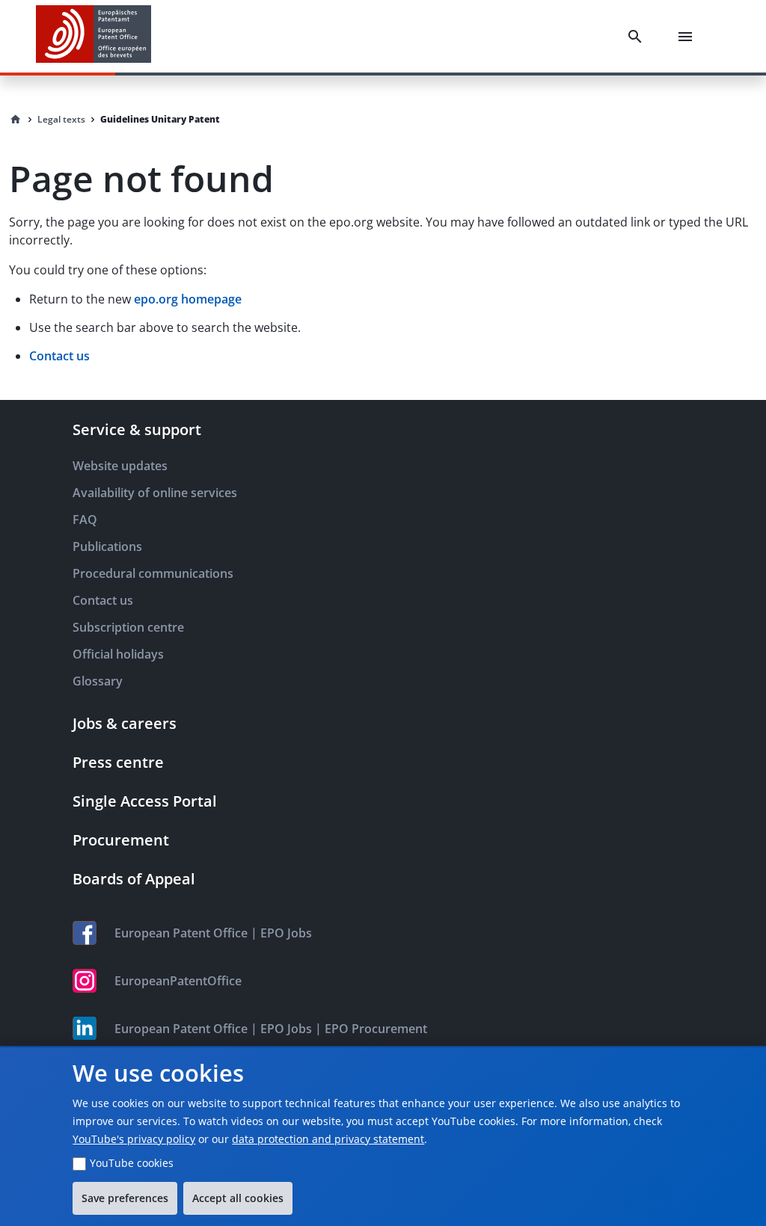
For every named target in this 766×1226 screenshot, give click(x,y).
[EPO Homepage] (93, 36)
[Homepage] (15, 119)
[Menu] (688, 36)
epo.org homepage (188, 299)
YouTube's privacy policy (134, 1139)
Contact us (59, 356)
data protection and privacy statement (328, 1139)
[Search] (638, 36)
